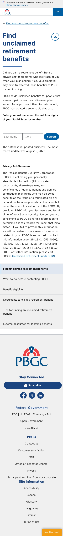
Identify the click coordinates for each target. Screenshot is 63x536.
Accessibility (31, 488)
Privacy (31, 470)
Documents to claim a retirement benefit (28, 299)
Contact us (31, 443)
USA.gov (30, 427)
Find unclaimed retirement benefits (25, 268)
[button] (52, 532)
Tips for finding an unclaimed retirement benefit (27, 311)
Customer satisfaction (31, 450)
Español (31, 494)
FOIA (31, 457)
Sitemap (31, 515)
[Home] (28, 12)
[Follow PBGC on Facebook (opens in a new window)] (23, 398)
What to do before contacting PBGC (25, 279)
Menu (58, 11)
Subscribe (34, 385)
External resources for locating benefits (27, 323)
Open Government (31, 421)
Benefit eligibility (13, 289)
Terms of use (31, 521)
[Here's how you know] (31, 4)
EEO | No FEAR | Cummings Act (31, 414)
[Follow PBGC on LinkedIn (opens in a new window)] (40, 398)
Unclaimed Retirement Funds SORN (33, 256)
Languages (31, 508)
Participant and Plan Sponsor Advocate (31, 477)
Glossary (31, 501)
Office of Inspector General (31, 463)
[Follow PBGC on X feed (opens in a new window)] (32, 398)
